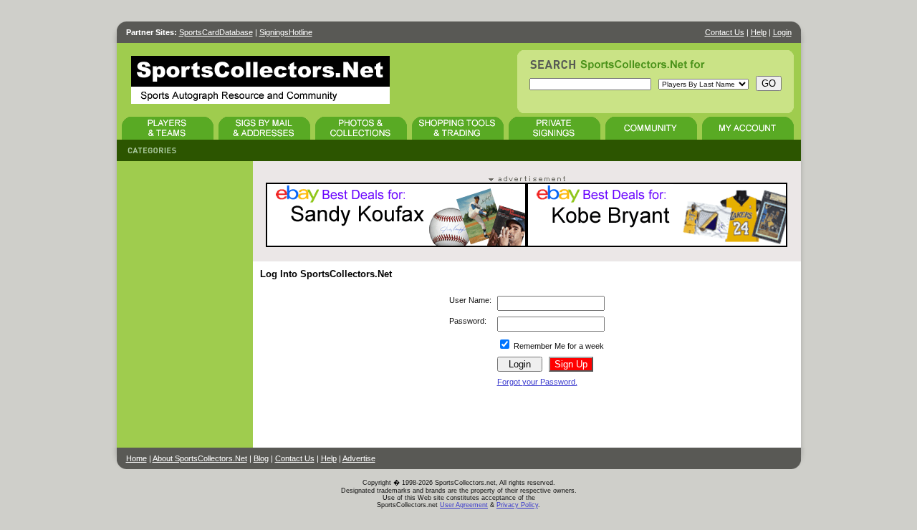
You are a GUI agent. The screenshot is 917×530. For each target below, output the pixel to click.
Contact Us (724, 32)
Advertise (358, 458)
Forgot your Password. (537, 381)
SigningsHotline (285, 32)
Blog (261, 458)
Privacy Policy (517, 505)
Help (759, 32)
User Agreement (464, 505)
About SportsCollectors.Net (200, 458)
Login (782, 32)
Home (136, 458)
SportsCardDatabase (216, 32)
